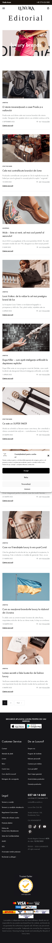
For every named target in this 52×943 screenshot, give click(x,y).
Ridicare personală (34, 759)
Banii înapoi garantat (35, 774)
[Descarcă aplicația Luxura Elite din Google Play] (34, 726)
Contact (4, 749)
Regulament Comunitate (10, 812)
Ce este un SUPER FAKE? (14, 423)
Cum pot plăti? (32, 769)
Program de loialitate (34, 754)
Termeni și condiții (8, 802)
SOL (3, 846)
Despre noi (31, 749)
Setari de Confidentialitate (10, 836)
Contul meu (6, 769)
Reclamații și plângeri (9, 857)
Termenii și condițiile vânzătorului (13, 807)
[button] (48, 455)
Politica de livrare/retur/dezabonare (10, 829)
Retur (3, 764)
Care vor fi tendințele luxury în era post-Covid (24, 547)
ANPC (4, 841)
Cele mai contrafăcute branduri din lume (22, 170)
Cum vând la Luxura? (9, 774)
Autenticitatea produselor (36, 779)
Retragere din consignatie (10, 779)
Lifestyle (5, 102)
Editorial (26, 18)
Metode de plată (7, 754)
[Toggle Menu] (3, 8)
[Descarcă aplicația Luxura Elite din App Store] (18, 726)
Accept (26, 471)
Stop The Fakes (7, 166)
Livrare (4, 759)
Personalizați (26, 484)
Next (18, 703)
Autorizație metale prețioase (11, 852)
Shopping (5, 228)
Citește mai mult (7, 126)
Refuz (26, 477)
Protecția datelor (7, 823)
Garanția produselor (34, 784)
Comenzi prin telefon (35, 764)
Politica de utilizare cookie (10, 818)
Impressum (27, 489)
